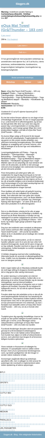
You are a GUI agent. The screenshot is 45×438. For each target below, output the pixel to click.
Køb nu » (22, 52)
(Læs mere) (5, 35)
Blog (16, 435)
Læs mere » (22, 46)
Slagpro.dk (22, 3)
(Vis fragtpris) (12, 39)
